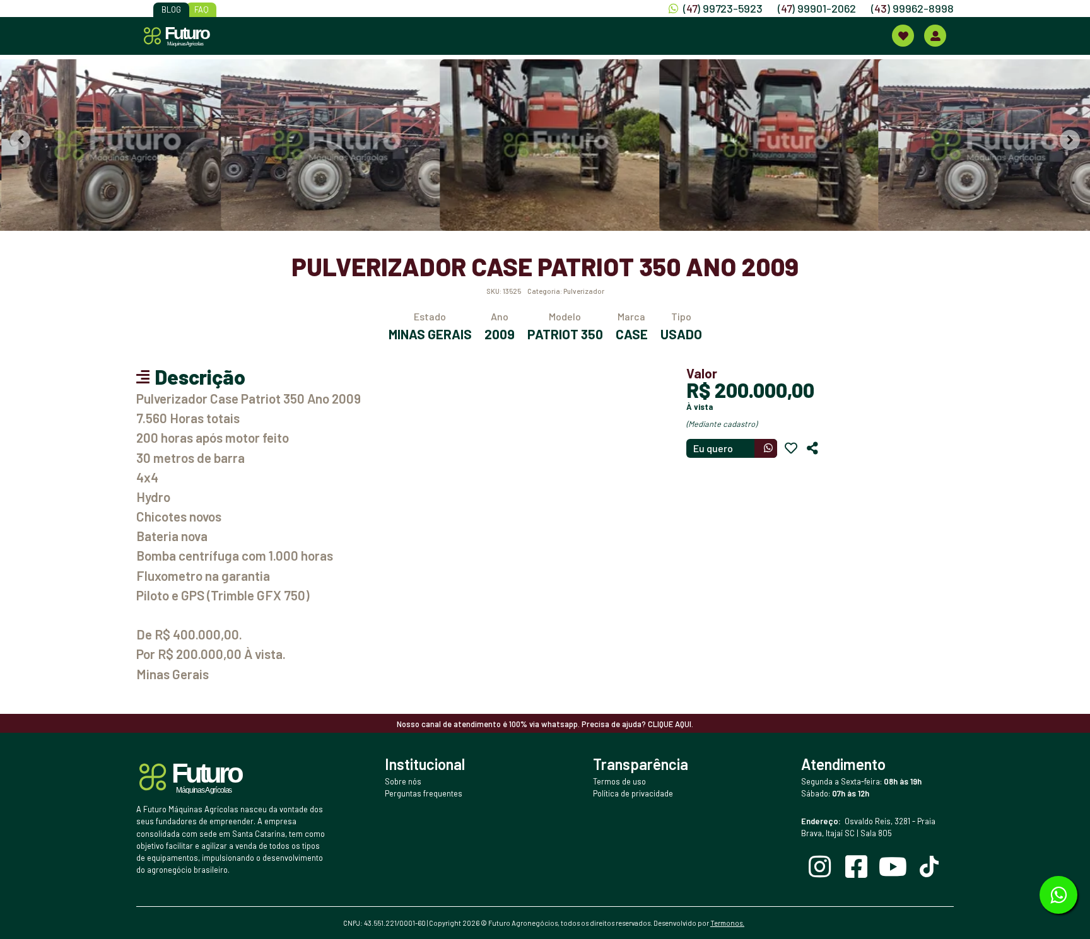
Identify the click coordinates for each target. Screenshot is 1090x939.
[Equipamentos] (903, 36)
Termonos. (727, 923)
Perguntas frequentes (423, 793)
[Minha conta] (935, 36)
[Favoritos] (791, 448)
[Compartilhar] (812, 448)
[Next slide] (1070, 140)
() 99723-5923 (723, 8)
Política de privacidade (633, 793)
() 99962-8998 (912, 8)
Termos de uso (619, 781)
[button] (108, 145)
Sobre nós (403, 781)
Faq (201, 9)
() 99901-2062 (817, 8)
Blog (171, 9)
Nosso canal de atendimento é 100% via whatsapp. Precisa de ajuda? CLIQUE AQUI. (545, 724)
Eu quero (713, 448)
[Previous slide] (20, 140)
